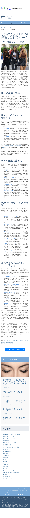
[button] (21, 22)
